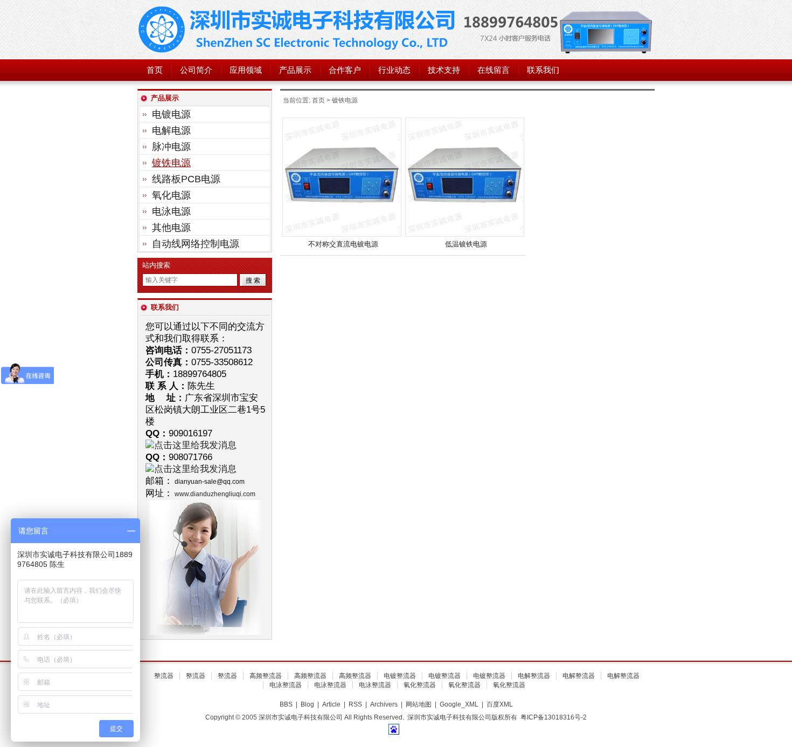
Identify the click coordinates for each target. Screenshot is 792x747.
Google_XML (459, 704)
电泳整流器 (285, 685)
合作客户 (345, 70)
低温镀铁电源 (466, 244)
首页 (155, 70)
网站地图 (419, 704)
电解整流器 (534, 676)
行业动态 (394, 70)
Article (331, 704)
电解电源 (171, 130)
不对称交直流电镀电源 (343, 244)
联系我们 (543, 70)
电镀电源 (171, 114)
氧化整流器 (420, 685)
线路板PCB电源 (186, 179)
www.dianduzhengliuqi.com (215, 494)
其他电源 (171, 227)
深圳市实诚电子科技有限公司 (299, 29)
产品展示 (295, 70)
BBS (286, 704)
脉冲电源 (171, 146)
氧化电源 (171, 195)
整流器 (163, 676)
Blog (307, 704)
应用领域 (246, 70)
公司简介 (196, 70)
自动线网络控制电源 (195, 243)
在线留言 (493, 70)
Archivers (384, 704)
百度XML (500, 704)
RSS (355, 704)
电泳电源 (171, 211)
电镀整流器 (400, 676)
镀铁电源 (171, 162)
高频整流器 (265, 676)
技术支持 (444, 70)
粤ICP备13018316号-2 (553, 717)
